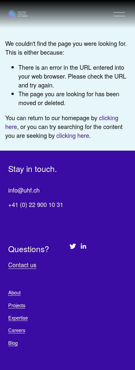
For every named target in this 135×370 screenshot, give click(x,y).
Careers (16, 329)
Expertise (18, 317)
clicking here (72, 135)
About (14, 292)
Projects (16, 305)
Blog (13, 342)
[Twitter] (72, 246)
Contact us (22, 264)
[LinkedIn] (83, 246)
